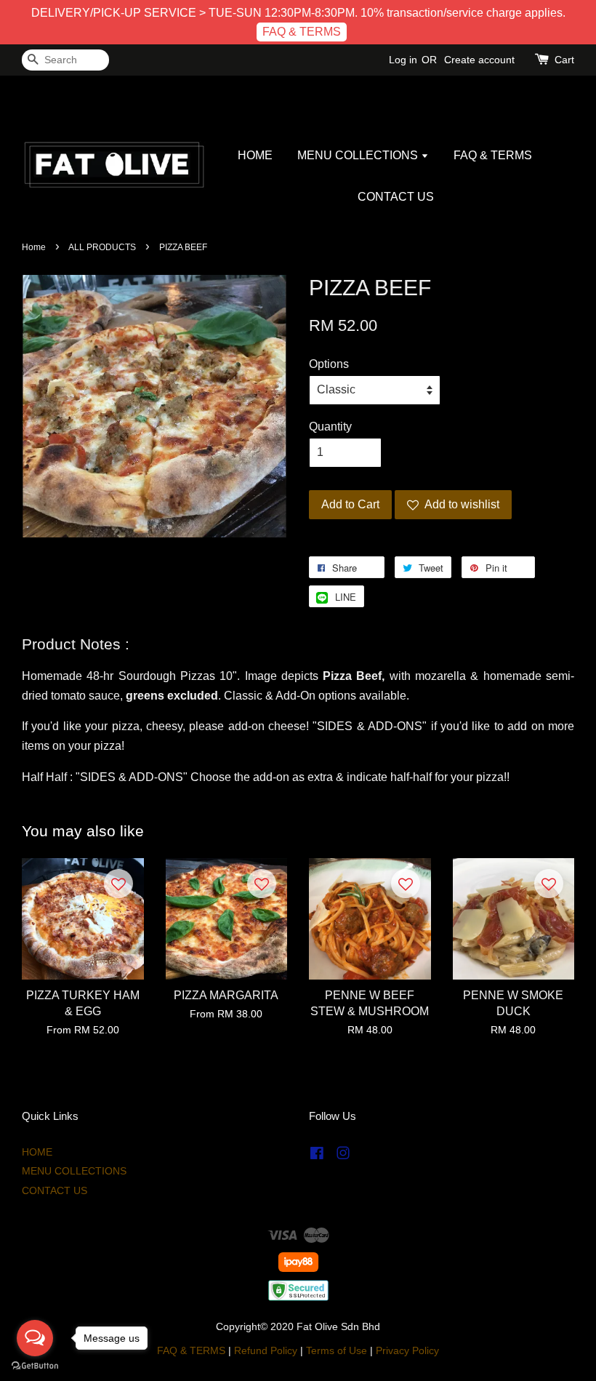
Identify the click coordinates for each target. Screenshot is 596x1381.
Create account (479, 59)
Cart (564, 59)
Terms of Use (336, 1350)
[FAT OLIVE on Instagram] (343, 1155)
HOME (255, 155)
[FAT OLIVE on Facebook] (317, 1155)
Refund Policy (265, 1350)
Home (34, 247)
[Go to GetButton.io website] (35, 1366)
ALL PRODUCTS (102, 247)
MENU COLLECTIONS (359, 155)
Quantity (330, 426)
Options (329, 364)
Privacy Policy (407, 1350)
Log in (403, 59)
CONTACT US (396, 197)
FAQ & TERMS (301, 31)
